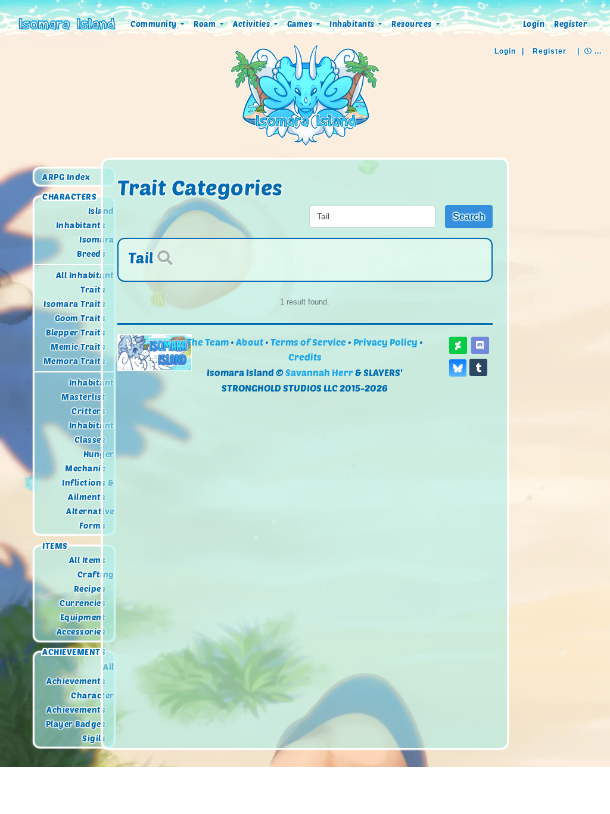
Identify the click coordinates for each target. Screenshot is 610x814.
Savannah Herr (319, 372)
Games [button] (301, 24)
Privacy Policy (385, 341)
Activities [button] (252, 24)
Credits (305, 356)
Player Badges (76, 724)
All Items (87, 560)
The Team (207, 341)
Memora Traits (74, 361)
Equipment (83, 618)
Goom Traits (80, 318)
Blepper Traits (75, 332)
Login (534, 24)
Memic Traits (78, 346)
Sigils (93, 738)
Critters (88, 411)
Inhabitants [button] (352, 24)
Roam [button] (206, 24)
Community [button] (154, 24)
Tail (141, 257)
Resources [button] (412, 24)
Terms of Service (308, 341)
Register (570, 24)
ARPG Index (66, 177)
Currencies (82, 603)
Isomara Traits (74, 304)
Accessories (81, 632)
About (249, 341)
